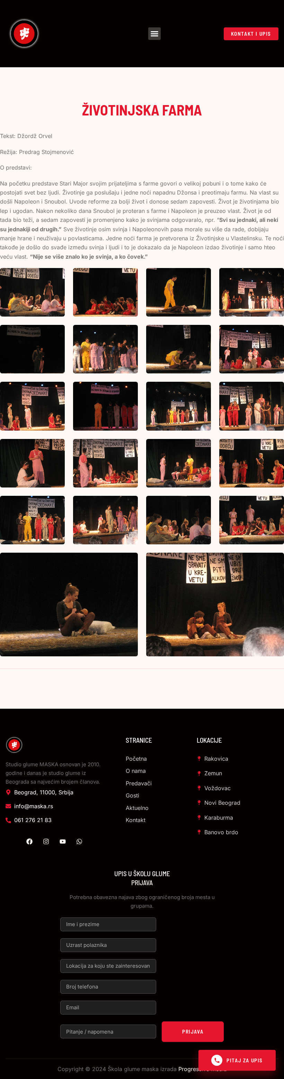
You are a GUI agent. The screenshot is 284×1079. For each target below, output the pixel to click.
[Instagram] (46, 841)
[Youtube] (62, 841)
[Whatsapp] (79, 841)
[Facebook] (29, 841)
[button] (154, 33)
